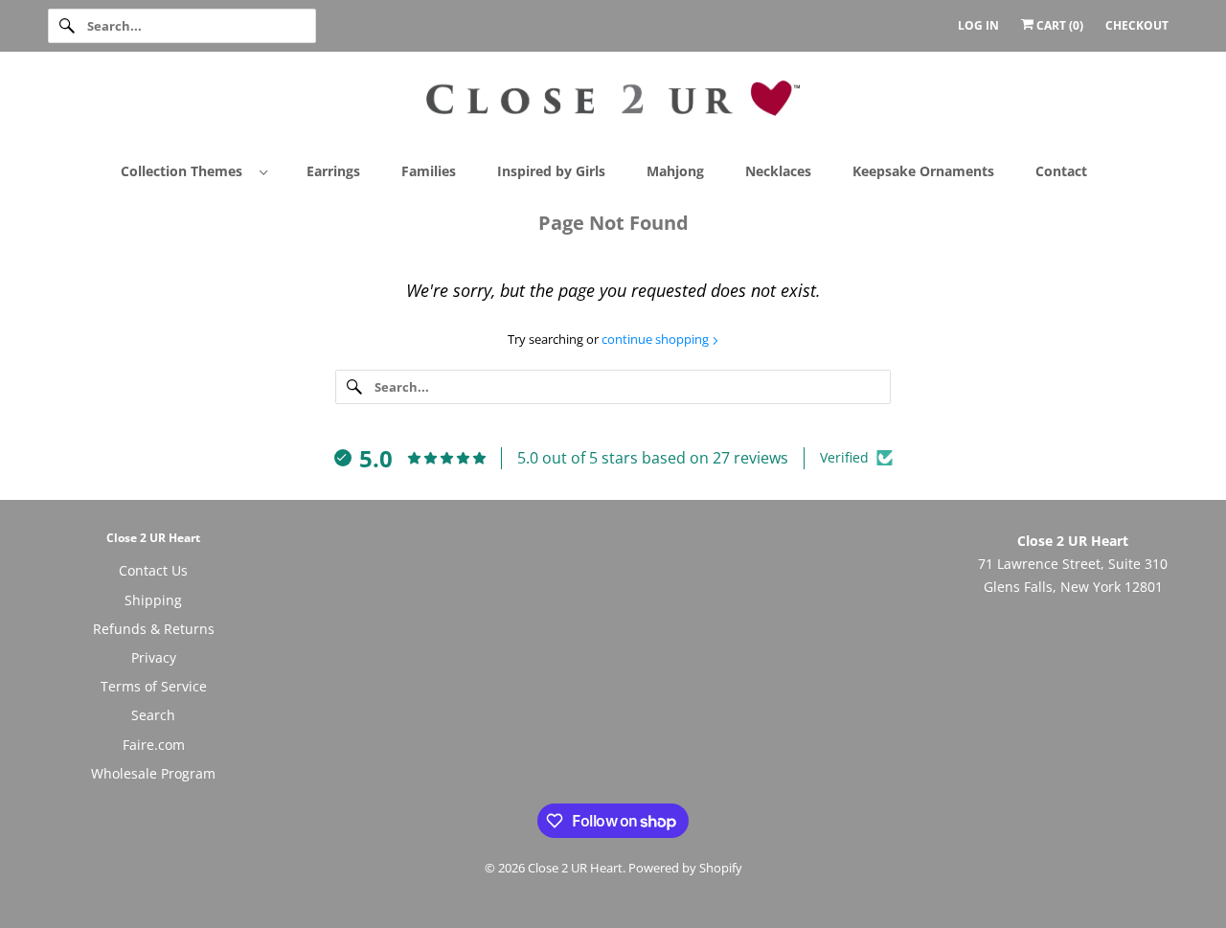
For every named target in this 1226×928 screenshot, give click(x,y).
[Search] (67, 26)
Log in (978, 25)
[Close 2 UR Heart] (613, 105)
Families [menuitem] (428, 171)
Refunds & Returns (154, 629)
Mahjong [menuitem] (675, 171)
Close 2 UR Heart (575, 867)
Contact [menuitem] (1061, 171)
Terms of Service (154, 686)
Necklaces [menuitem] (778, 171)
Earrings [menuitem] (333, 171)
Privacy (153, 657)
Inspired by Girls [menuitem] (551, 171)
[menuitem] (202, 170)
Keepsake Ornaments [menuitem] (923, 171)
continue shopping (657, 339)
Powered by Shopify (685, 867)
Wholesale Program (153, 773)
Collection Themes (185, 171)
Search (153, 715)
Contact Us (153, 570)
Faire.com (154, 745)
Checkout (1137, 25)
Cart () (1058, 25)
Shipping (153, 600)
